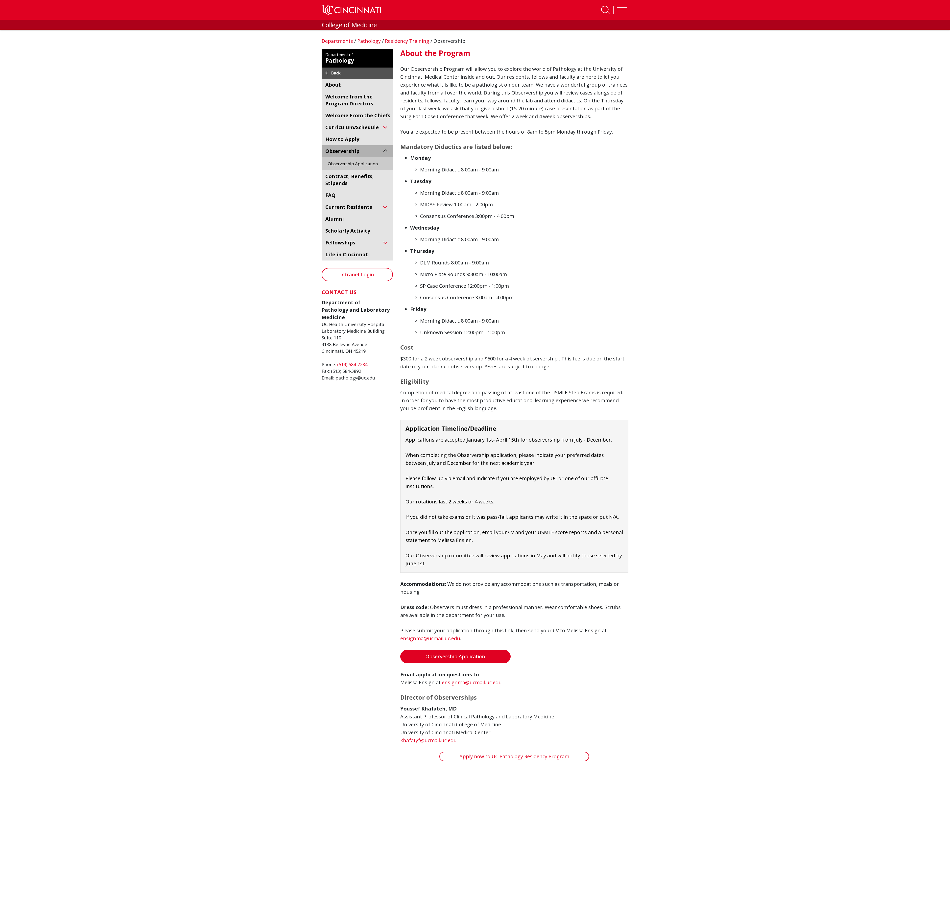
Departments (338, 41)
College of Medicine (349, 25)
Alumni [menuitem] (334, 218)
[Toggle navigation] (620, 10)
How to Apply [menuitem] (342, 139)
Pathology (369, 41)
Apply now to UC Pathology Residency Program (514, 756)
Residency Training (407, 41)
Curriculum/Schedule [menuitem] (352, 127)
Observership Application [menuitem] (353, 163)
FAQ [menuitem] (330, 195)
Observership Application (455, 656)
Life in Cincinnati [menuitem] (347, 254)
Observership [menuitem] (342, 151)
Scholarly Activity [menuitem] (347, 230)
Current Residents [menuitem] (348, 207)
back (336, 73)
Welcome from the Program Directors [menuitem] (349, 100)
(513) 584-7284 (352, 364)
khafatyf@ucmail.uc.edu (428, 740)
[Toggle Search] (605, 10)
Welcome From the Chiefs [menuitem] (357, 115)
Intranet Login (357, 274)
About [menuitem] (333, 84)
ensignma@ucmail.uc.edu (430, 638)
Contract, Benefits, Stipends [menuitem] (349, 180)
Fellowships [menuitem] (340, 242)
